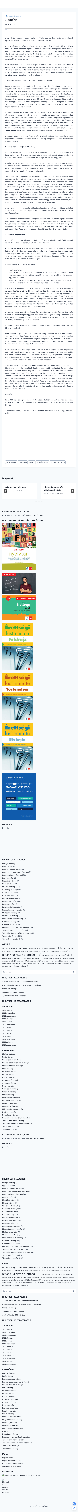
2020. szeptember (9, 1045)
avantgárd (34, 948)
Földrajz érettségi (9, 887)
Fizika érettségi (8, 884)
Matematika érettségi (10, 916)
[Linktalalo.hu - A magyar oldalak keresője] (39, 1486)
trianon (43, 963)
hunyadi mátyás (49, 955)
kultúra (39, 958)
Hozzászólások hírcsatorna (12, 1464)
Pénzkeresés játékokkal (35, 515)
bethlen (54, 948)
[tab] (35, 501)
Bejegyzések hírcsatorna (11, 1461)
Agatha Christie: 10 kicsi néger (13, 996)
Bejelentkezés (7, 1458)
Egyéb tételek (7, 866)
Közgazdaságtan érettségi (12, 910)
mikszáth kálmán (9, 961)
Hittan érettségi (8, 895)
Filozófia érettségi (9, 881)
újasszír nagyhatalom (58, 462)
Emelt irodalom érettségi (11, 869)
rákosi (73, 961)
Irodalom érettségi (9, 901)
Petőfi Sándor (56, 961)
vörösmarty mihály (20, 966)
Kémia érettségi (8, 904)
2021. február (7, 1030)
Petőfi (48, 961)
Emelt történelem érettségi (12, 875)
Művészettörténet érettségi (12, 919)
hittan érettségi (28, 954)
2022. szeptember (9, 1016)
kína (53, 958)
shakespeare (7, 963)
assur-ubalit (23, 462)
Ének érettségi (7, 878)
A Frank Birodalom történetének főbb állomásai (20, 982)
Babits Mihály (45, 948)
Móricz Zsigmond (33, 961)
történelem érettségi (54, 963)
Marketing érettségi (9, 913)
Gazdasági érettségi (10, 890)
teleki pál (36, 963)
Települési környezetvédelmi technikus (17, 933)
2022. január (7, 1022)
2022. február (7, 1019)
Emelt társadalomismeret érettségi (15, 872)
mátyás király (21, 961)
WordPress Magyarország (12, 1466)
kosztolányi (18, 958)
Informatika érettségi (10, 898)
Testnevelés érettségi (10, 936)
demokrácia (19, 951)
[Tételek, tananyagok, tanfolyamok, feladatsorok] (39, 1475)
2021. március (7, 1028)
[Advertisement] (39, 842)
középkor (60, 958)
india (58, 955)
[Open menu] (74, 3)
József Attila (67, 955)
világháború (66, 963)
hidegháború (64, 951)
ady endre (6, 948)
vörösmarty (6, 966)
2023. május (7, 1010)
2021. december (8, 1025)
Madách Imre (69, 958)
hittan (8, 954)
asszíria (32, 462)
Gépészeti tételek (9, 893)
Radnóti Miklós (65, 961)
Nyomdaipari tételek (10, 924)
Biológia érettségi (9, 864)
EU (38, 951)
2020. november (8, 1039)
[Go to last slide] (5, 491)
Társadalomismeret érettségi (13, 930)
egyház (27, 951)
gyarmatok (54, 951)
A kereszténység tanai (15, 487)
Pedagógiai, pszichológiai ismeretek (16, 927)
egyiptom (33, 951)
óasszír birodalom (42, 462)
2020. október (7, 1042)
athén (26, 948)
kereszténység (7, 958)
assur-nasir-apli (11, 462)
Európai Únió (45, 951)
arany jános (16, 948)
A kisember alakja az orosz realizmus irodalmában (21, 985)
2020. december (8, 1036)
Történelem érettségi (13, 16)
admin (9, 491)
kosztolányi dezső (29, 958)
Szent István (16, 963)
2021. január (7, 1033)
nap (43, 961)
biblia (61, 948)
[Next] (72, 491)
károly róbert (47, 958)
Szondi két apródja (9, 989)
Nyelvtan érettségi (9, 922)
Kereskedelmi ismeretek (11, 907)
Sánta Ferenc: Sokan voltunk (13, 992)
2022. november (8, 1013)
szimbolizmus (26, 963)
